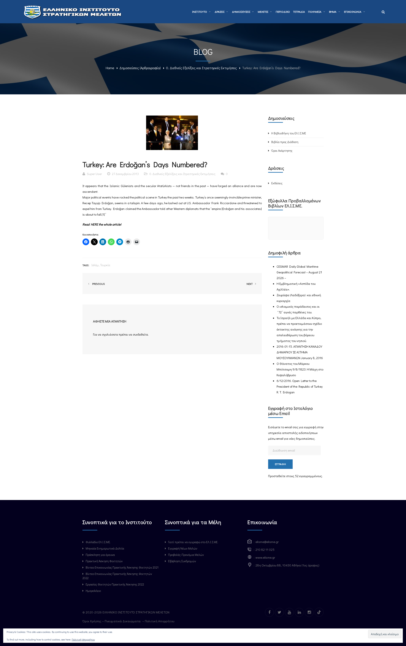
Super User (94, 174)
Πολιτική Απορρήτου (160, 621)
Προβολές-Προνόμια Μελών (186, 555)
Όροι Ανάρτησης (281, 151)
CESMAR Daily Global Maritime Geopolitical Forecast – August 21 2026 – (299, 272)
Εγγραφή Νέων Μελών (182, 548)
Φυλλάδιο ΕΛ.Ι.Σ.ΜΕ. (98, 542)
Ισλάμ (95, 265)
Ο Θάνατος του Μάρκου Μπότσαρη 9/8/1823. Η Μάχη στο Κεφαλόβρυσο (300, 369)
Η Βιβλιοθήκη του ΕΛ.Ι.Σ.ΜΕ (288, 133)
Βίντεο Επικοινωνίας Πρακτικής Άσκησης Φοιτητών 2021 (122, 567)
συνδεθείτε (140, 334)
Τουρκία (105, 265)
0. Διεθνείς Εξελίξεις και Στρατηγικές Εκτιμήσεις (201, 68)
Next (250, 283)
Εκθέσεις (277, 183)
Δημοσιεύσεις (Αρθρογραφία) (140, 68)
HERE (94, 224)
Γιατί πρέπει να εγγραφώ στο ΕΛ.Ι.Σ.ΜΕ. (193, 542)
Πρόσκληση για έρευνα (100, 555)
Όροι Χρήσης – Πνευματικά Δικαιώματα (111, 621)
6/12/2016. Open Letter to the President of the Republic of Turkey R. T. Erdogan (300, 386)
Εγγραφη (280, 464)
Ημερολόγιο (93, 591)
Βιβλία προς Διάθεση (284, 142)
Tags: (85, 265)
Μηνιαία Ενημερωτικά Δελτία (105, 548)
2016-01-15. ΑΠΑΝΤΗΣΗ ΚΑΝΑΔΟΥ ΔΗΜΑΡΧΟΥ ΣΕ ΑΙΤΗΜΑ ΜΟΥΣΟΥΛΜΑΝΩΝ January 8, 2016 (300, 352)
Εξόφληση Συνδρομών (182, 561)
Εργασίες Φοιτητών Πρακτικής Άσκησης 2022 (115, 584)
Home (110, 68)
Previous (98, 283)
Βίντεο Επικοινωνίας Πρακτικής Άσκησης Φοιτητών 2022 (117, 576)
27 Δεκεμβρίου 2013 (125, 174)
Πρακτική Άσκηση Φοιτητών (104, 561)
